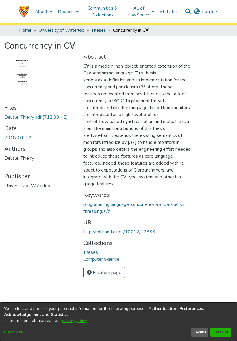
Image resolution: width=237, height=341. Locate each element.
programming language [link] (106, 204)
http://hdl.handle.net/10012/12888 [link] (119, 232)
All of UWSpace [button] (138, 11)
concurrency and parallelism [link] (158, 204)
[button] (24, 11)
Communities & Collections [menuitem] (103, 11)
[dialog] (118, 322)
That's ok (220, 332)
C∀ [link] (107, 211)
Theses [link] (98, 30)
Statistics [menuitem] (169, 11)
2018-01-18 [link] (18, 138)
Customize (13, 332)
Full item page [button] (106, 272)
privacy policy (74, 320)
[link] (36, 117)
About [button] (41, 11)
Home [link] (25, 30)
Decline (200, 332)
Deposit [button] (66, 11)
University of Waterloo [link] (61, 30)
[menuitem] (43, 11)
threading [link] (92, 211)
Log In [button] (209, 11)
